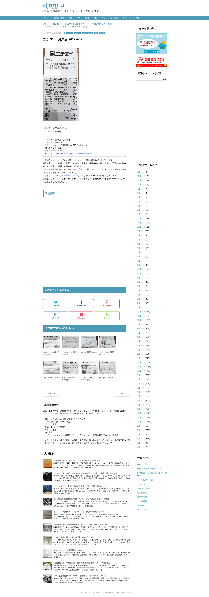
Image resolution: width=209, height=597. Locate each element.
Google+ (107, 305)
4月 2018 (141, 447)
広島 (96, 33)
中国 (95, 18)
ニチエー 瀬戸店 (87, 33)
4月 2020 (141, 345)
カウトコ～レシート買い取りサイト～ (59, 176)
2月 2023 (141, 210)
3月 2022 (141, 256)
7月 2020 (141, 333)
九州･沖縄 (114, 18)
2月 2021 (141, 303)
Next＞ (122, 393)
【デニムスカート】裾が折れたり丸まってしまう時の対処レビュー (80, 486)
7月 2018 (141, 434)
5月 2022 (141, 248)
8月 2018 (141, 430)
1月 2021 (141, 307)
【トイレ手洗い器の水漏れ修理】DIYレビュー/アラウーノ (77, 537)
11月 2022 (141, 223)
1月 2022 (141, 265)
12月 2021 (141, 269)
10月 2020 (141, 320)
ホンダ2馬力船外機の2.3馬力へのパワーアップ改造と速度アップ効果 (81, 499)
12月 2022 (141, 218)
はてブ (55, 316)
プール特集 (142, 501)
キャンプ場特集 (144, 488)
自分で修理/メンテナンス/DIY (150, 469)
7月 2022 (141, 240)
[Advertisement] (84, 224)
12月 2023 (141, 176)
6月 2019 (141, 388)
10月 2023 (141, 185)
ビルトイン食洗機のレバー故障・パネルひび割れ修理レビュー (78, 512)
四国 (103, 18)
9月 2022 (141, 231)
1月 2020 (141, 358)
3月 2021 (141, 299)
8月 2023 (141, 193)
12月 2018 (141, 413)
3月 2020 (141, 350)
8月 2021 (141, 278)
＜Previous (51, 393)
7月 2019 (141, 384)
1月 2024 (141, 172)
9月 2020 (141, 324)
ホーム (46, 18)
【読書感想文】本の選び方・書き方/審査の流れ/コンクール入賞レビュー (82, 563)
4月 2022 (141, 252)
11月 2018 (141, 417)
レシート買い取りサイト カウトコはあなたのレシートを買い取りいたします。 (79, 24)
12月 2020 (141, 312)
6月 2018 (141, 439)
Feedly (107, 318)
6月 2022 (141, 244)
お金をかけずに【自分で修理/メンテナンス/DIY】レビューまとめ (80, 525)
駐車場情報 (142, 497)
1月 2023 (141, 214)
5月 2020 (141, 341)
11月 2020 (141, 316)
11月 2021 (141, 273)
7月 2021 (141, 282)
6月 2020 (141, 337)
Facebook (81, 305)
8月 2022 (141, 235)
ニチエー (77, 33)
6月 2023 (141, 197)
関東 (70, 18)
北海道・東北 (59, 18)
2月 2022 (141, 261)
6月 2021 (141, 286)
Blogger (127, 592)
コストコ (141, 484)
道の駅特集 (142, 493)
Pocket (81, 318)
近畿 (87, 18)
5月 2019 (141, 392)
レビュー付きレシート (147, 464)
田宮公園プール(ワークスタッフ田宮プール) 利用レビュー (77, 461)
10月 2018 (141, 422)
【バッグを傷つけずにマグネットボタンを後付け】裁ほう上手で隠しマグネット (86, 473)
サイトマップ (143, 510)
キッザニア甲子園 (145, 480)
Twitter (55, 305)
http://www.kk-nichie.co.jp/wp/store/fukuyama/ (74, 153)
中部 (79, 18)
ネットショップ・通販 (131, 18)
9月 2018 (141, 426)
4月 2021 (141, 295)
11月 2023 (141, 180)
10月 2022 (141, 227)
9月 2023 (141, 189)
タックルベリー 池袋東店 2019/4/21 (67, 550)
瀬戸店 (102, 33)
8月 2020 (141, 328)
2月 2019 (141, 405)
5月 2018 (141, 443)
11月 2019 (141, 367)
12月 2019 (141, 362)
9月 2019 (141, 375)
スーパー (69, 33)
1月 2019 (141, 409)
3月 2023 (141, 206)
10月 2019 (141, 371)
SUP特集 (141, 505)
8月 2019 (141, 379)
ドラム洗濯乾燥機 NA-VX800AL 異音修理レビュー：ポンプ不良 (79, 576)
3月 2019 (141, 400)
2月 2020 (141, 354)
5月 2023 (141, 201)
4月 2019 (141, 396)
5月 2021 (141, 290)
